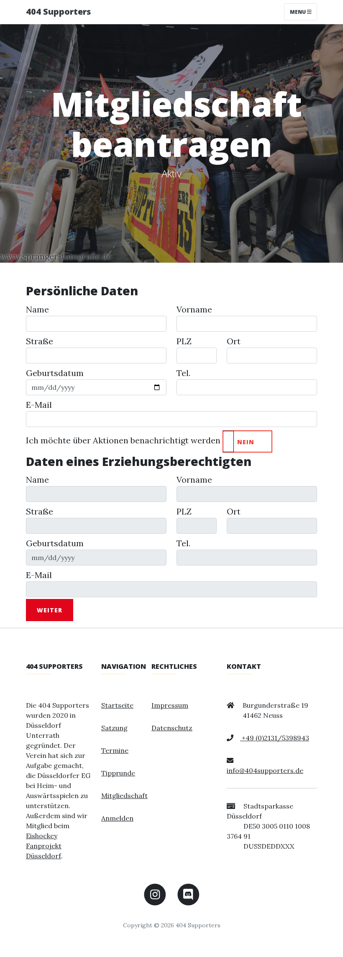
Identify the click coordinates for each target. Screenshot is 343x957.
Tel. (183, 373)
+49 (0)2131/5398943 (274, 738)
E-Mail (39, 404)
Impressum (169, 705)
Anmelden (117, 818)
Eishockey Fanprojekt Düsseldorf (43, 846)
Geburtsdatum (55, 373)
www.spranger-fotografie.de (56, 256)
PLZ (184, 341)
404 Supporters (58, 11)
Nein (245, 442)
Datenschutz (171, 728)
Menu (298, 11)
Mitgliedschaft (124, 795)
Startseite (117, 705)
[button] (247, 441)
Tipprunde (118, 773)
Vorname (194, 309)
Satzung (114, 728)
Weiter (49, 610)
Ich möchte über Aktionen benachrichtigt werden (123, 440)
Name (37, 309)
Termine (114, 750)
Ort (234, 341)
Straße (39, 341)
